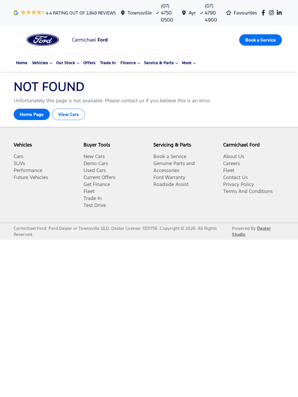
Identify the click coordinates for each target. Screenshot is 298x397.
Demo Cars (96, 163)
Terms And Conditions (248, 191)
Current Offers (99, 177)
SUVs (19, 163)
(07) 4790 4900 (211, 13)
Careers (231, 163)
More (186, 62)
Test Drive (95, 205)
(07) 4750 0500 (167, 13)
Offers (89, 62)
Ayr (192, 13)
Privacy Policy (238, 184)
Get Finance (97, 184)
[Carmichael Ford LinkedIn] (280, 12)
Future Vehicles (31, 177)
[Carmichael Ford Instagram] (272, 12)
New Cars (94, 156)
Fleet (89, 191)
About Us (233, 156)
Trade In (108, 62)
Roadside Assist (171, 184)
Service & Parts (159, 62)
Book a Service (169, 156)
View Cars (68, 114)
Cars (18, 156)
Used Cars (95, 170)
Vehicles (40, 62)
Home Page (32, 114)
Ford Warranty (169, 177)
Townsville (139, 13)
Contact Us (235, 177)
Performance (28, 170)
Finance (128, 62)
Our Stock (65, 62)
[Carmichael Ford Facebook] (264, 12)
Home (21, 62)
